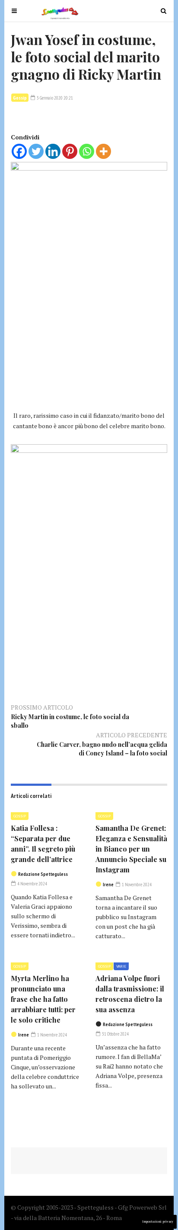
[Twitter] (36, 151)
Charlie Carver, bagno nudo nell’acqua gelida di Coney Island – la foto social (102, 748)
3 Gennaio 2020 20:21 (54, 98)
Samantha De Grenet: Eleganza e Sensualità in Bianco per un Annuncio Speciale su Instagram (131, 848)
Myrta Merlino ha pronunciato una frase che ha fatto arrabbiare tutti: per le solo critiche (43, 999)
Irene (108, 884)
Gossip (20, 97)
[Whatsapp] (86, 151)
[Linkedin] (52, 151)
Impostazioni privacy (157, 1222)
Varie (121, 966)
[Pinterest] (69, 151)
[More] (103, 151)
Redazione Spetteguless (43, 874)
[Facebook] (19, 151)
